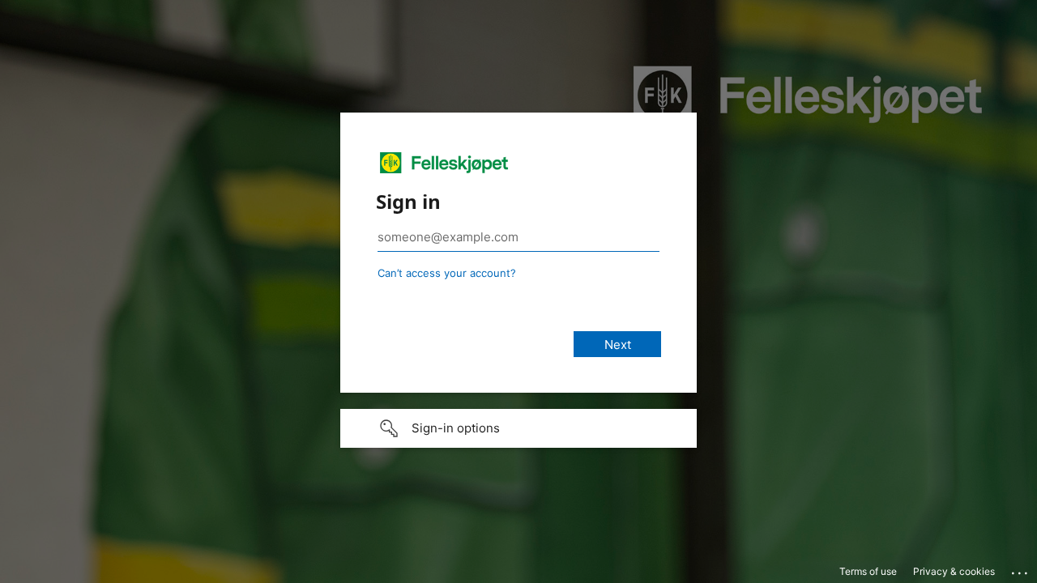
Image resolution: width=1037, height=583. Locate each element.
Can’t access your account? (447, 272)
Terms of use (868, 571)
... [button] (1021, 569)
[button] (518, 428)
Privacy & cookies (954, 571)
